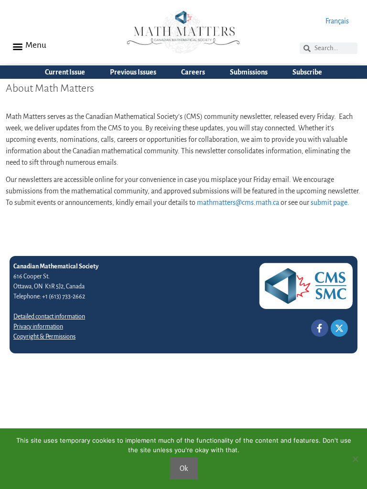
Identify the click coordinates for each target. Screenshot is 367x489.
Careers (193, 72)
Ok (184, 468)
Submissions (249, 72)
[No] (355, 459)
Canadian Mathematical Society (55, 266)
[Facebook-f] (319, 328)
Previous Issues (133, 72)
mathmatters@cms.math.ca (238, 202)
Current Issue (65, 72)
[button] (17, 46)
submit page (329, 202)
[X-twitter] (339, 328)
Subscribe (307, 72)
